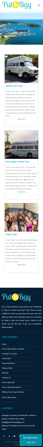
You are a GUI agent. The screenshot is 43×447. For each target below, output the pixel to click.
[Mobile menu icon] (39, 5)
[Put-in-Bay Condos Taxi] (21, 158)
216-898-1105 (13, 419)
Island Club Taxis (14, 86)
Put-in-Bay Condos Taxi (17, 162)
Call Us (31, 442)
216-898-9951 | (30, 438)
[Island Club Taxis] (21, 82)
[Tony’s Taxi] (21, 231)
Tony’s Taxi (11, 234)
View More (21, 119)
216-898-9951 (23, 415)
